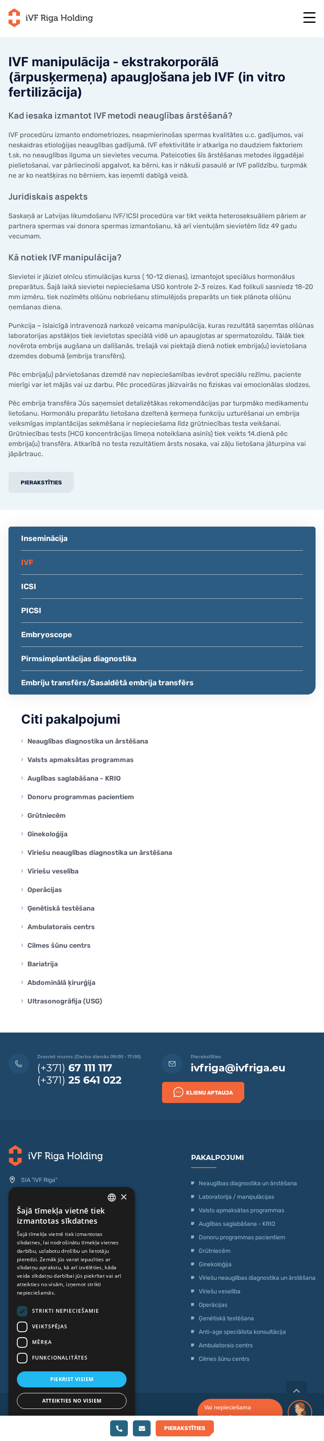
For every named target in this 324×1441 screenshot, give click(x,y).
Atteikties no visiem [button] (72, 1400)
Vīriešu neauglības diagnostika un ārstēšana (99, 853)
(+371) (74, 1068)
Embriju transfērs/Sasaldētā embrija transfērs (107, 682)
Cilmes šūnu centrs (59, 945)
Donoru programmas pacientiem (80, 797)
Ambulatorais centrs (61, 927)
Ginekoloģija (47, 834)
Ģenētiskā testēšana (60, 908)
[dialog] (71, 1310)
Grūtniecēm (46, 815)
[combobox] (112, 1197)
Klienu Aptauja (209, 1093)
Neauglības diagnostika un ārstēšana (87, 741)
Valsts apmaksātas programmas (80, 760)
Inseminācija (44, 538)
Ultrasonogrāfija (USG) (64, 1001)
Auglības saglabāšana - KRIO (74, 778)
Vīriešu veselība (52, 871)
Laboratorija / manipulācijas (236, 1196)
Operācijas (44, 890)
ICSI (28, 586)
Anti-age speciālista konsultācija (242, 1332)
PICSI (31, 610)
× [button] (123, 1197)
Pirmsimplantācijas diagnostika (78, 658)
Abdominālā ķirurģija (61, 983)
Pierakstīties (41, 482)
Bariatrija (42, 964)
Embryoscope (46, 634)
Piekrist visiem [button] (72, 1379)
